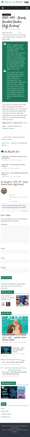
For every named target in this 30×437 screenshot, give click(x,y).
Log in (3, 408)
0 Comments (16, 364)
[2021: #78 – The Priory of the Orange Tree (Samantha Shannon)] (14, 368)
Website (3, 267)
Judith (13, 195)
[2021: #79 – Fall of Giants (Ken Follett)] (10, 359)
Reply (26, 211)
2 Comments (17, 168)
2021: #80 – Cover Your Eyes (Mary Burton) (19, 350)
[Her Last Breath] (5, 387)
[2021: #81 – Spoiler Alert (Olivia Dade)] (15, 317)
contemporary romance (8, 334)
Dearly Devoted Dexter (9, 35)
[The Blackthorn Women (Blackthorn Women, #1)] (13, 387)
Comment (4, 224)
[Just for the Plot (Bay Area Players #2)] (21, 387)
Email (3, 258)
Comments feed (6, 414)
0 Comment (18, 176)
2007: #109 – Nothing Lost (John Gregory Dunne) (13, 138)
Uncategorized (6, 14)
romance (24, 334)
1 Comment (17, 29)
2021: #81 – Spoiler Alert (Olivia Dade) (14, 338)
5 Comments (18, 160)
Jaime (16, 342)
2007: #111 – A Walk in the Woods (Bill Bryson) (14, 144)
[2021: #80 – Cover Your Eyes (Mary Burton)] (6, 347)
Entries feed (5, 411)
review (17, 334)
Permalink (14, 201)
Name (3, 248)
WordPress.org (5, 417)
